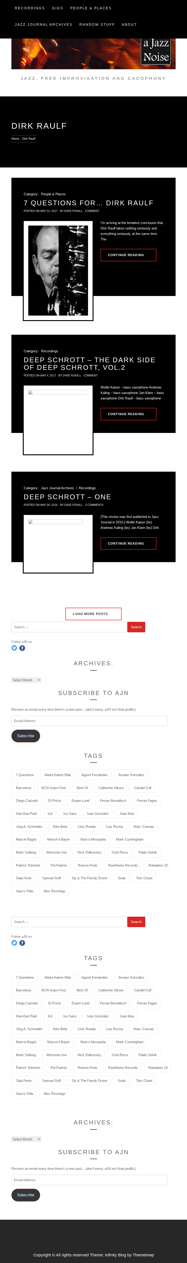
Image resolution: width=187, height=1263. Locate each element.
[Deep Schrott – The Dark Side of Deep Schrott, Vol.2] (58, 420)
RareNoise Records (123, 865)
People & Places (91, 8)
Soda (121, 878)
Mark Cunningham (130, 839)
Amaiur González (131, 775)
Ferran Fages (147, 801)
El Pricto (54, 801)
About (129, 24)
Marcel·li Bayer (58, 839)
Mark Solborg (26, 852)
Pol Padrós (59, 865)
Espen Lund (80, 801)
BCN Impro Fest (54, 788)
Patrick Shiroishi (28, 865)
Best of (82, 788)
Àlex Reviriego (54, 891)
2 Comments (94, 505)
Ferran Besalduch (113, 801)
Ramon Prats (88, 865)
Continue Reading (126, 255)
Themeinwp (143, 1255)
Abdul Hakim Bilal (57, 775)
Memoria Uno (57, 852)
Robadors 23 (158, 865)
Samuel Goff (51, 878)
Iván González (98, 813)
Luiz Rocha (114, 826)
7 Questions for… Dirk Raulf (89, 203)
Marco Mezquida (93, 839)
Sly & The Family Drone (89, 878)
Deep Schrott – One (68, 497)
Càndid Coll (142, 788)
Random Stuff (97, 24)
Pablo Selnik (147, 852)
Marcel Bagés (26, 839)
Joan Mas (126, 813)
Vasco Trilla (24, 891)
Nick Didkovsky (89, 852)
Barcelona (23, 788)
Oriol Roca (120, 852)
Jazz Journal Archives (44, 24)
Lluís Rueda (87, 826)
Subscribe (25, 736)
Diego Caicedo (27, 801)
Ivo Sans (70, 813)
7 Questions (25, 775)
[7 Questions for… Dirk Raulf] (58, 270)
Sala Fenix (24, 878)
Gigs (57, 8)
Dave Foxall (73, 211)
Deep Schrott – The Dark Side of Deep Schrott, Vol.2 (90, 363)
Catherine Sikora (111, 788)
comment (92, 211)
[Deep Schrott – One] (58, 544)
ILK (50, 813)
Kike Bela (60, 826)
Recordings (30, 8)
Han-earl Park (26, 813)
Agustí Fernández (94, 775)
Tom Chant (144, 878)
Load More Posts (91, 614)
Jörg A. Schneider (29, 826)
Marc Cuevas (144, 826)
